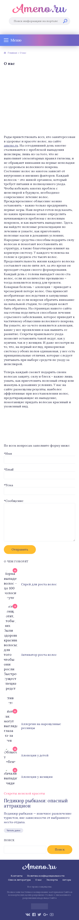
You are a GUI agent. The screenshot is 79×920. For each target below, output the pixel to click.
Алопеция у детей (35, 755)
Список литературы (19, 879)
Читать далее (13, 830)
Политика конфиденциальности (45, 875)
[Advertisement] (39, 101)
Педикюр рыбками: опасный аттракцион (36, 803)
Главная (12, 52)
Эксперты (52, 879)
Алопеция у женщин (37, 777)
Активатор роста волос (39, 655)
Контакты (16, 875)
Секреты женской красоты (24, 793)
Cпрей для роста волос (39, 584)
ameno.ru (11, 145)
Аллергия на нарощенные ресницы (41, 726)
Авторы (66, 879)
